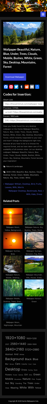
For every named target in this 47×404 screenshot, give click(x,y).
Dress (24, 370)
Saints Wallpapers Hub (28, 4)
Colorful (24, 364)
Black (28, 359)
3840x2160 (11, 172)
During (30, 370)
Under (22, 178)
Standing (18, 383)
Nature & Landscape (14, 166)
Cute (34, 364)
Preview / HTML (11, 108)
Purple (38, 379)
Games (20, 375)
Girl (26, 374)
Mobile (26, 175)
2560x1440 (18, 344)
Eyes (35, 370)
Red (7, 383)
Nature (6, 178)
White (28, 178)
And (16, 354)
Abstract (9, 354)
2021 (7, 344)
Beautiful (20, 172)
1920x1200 (31, 338)
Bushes (32, 172)
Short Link (8, 99)
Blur (6, 364)
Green (19, 175)
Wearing (14, 387)
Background (14, 359)
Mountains (34, 175)
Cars (17, 363)
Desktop (6, 175)
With (31, 387)
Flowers (8, 375)
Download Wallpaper (14, 77)
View (7, 388)
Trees (16, 178)
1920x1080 (15, 337)
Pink (33, 379)
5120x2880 (32, 349)
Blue (26, 172)
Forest (13, 175)
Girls (30, 375)
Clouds (39, 172)
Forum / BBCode (11, 116)
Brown (12, 364)
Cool (30, 364)
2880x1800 (32, 344)
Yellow (38, 388)
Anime (22, 354)
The (24, 383)
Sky (11, 178)
